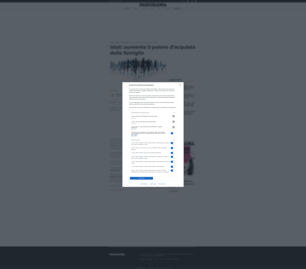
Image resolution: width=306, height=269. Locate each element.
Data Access (153, 184)
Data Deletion (144, 184)
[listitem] (153, 113)
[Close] (180, 85)
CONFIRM (141, 178)
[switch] (173, 116)
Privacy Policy (162, 184)
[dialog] (153, 134)
